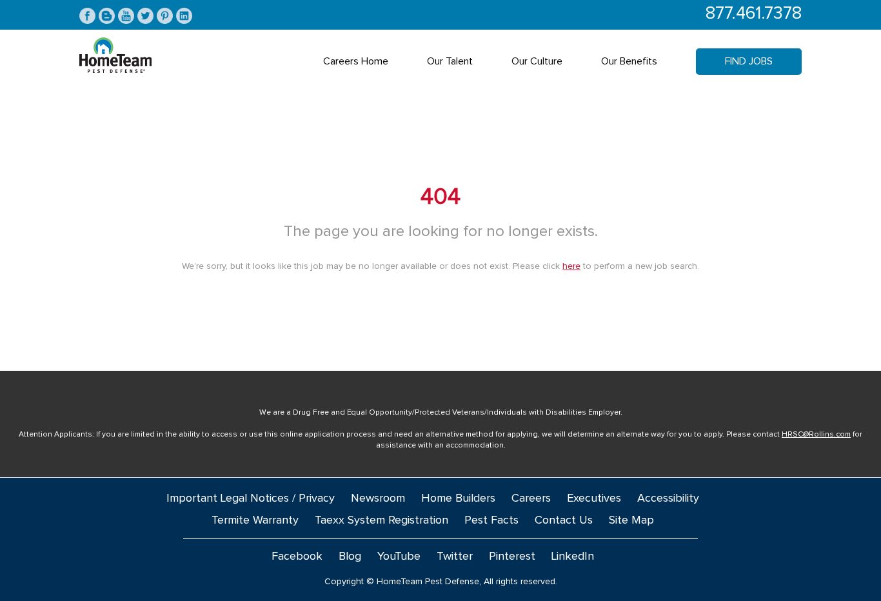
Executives (594, 498)
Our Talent (450, 61)
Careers (531, 498)
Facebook (297, 556)
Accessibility (668, 498)
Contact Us (564, 520)
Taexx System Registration (381, 520)
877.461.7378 (754, 14)
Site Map (631, 520)
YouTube (399, 556)
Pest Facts (491, 520)
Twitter (455, 556)
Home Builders (458, 498)
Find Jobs (749, 61)
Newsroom (378, 498)
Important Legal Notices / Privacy (250, 498)
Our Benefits (629, 61)
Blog (350, 556)
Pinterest (512, 556)
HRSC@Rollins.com (816, 434)
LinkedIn (572, 556)
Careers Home (355, 61)
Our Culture (536, 61)
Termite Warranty (255, 520)
